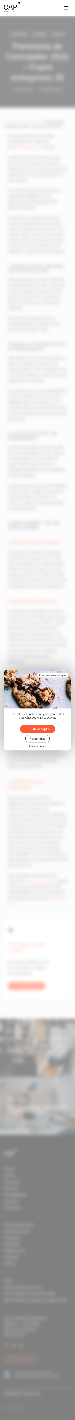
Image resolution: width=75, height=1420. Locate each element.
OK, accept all (41, 729)
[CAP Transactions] (12, 8)
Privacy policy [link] (37, 746)
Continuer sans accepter (52, 675)
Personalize (37, 738)
